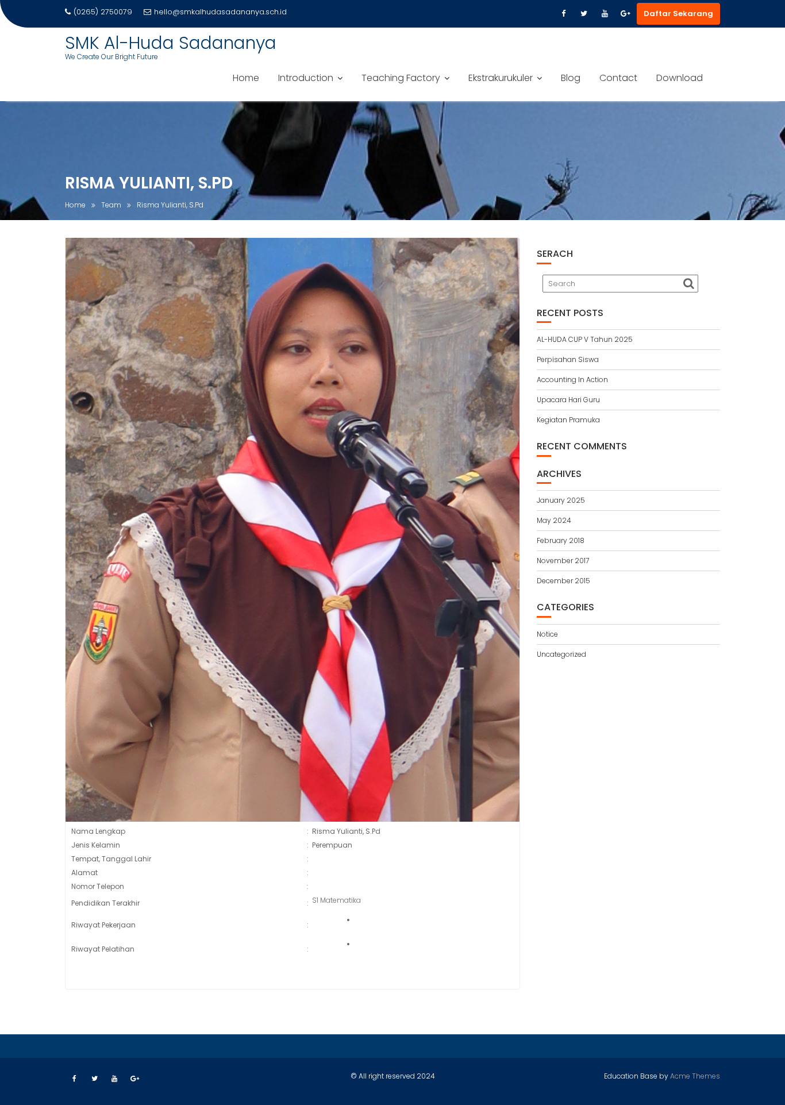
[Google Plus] (625, 14)
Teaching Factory (400, 77)
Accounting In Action (572, 379)
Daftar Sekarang (678, 13)
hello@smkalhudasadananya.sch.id (220, 11)
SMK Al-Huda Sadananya (170, 42)
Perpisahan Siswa (568, 359)
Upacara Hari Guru (568, 400)
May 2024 (554, 520)
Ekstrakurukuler (500, 77)
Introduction (305, 77)
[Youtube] (604, 14)
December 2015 (563, 581)
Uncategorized (561, 654)
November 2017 (563, 560)
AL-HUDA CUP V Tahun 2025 (585, 339)
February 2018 (560, 540)
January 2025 (561, 500)
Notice (547, 634)
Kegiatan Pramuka (568, 420)
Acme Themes (695, 1076)
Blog (570, 77)
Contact (618, 77)
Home (246, 77)
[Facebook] (563, 14)
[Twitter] (584, 14)
